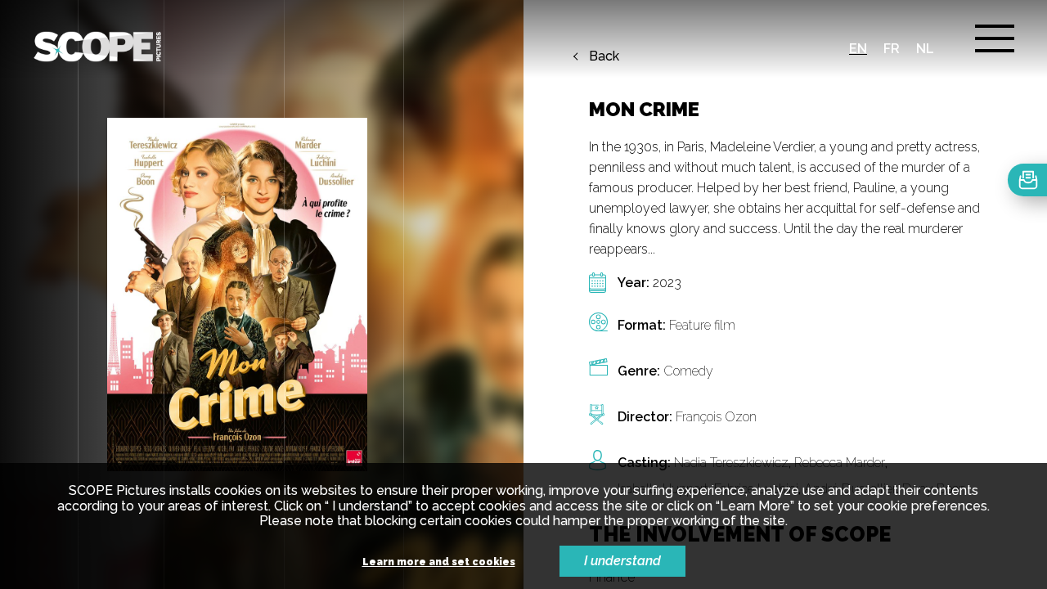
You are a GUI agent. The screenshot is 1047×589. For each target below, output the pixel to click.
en (858, 48)
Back (604, 56)
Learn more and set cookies (438, 562)
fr (891, 48)
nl (925, 48)
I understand (622, 561)
